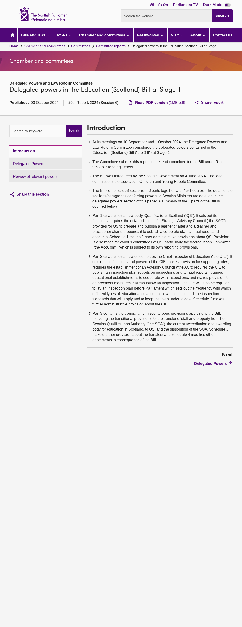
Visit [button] (175, 35)
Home (14, 46)
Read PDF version (160, 103)
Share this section (33, 194)
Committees (80, 46)
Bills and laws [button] (34, 35)
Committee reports (111, 46)
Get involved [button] (148, 35)
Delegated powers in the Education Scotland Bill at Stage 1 (175, 46)
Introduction (24, 151)
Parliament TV (186, 5)
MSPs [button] (63, 35)
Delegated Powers (28, 164)
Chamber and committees (44, 46)
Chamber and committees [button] (102, 35)
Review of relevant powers (35, 177)
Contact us (223, 35)
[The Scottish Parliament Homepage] (12, 35)
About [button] (196, 35)
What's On (159, 5)
